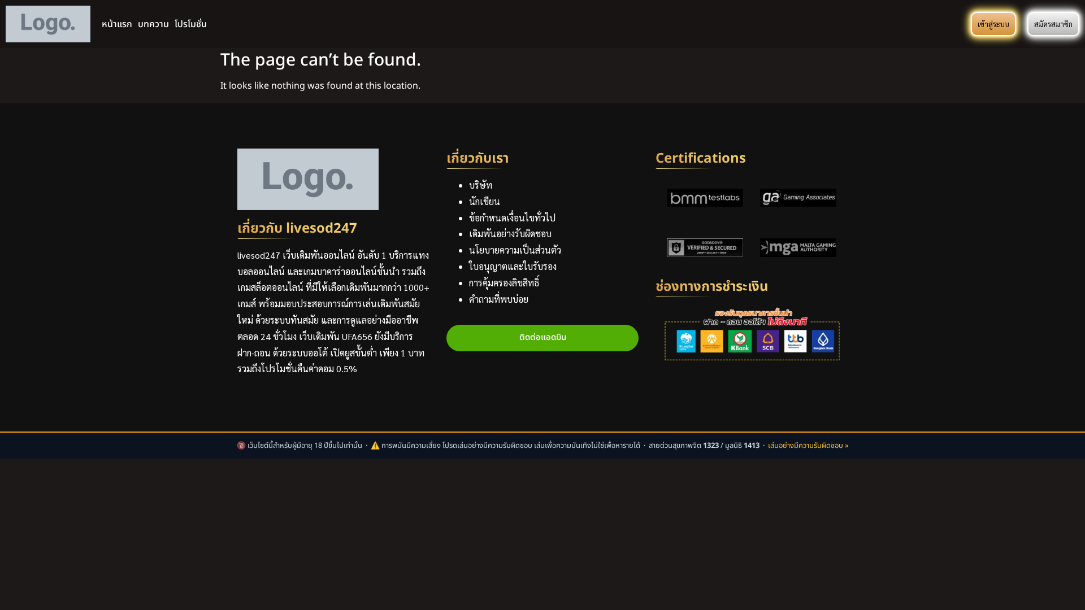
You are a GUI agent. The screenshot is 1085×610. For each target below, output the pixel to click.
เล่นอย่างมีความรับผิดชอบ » (808, 445)
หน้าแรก (117, 24)
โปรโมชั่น (191, 24)
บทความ (153, 24)
